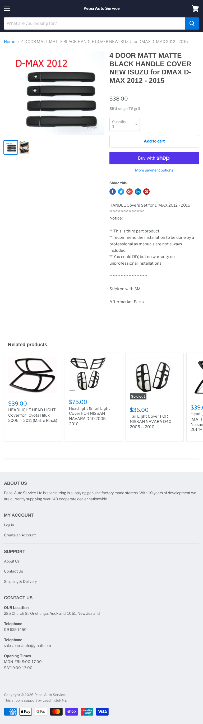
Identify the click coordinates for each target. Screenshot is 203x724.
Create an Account (20, 535)
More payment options (154, 170)
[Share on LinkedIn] (138, 191)
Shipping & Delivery (20, 581)
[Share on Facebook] (112, 191)
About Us (12, 561)
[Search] (192, 23)
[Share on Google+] (129, 191)
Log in (9, 525)
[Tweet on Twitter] (121, 191)
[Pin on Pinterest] (146, 191)
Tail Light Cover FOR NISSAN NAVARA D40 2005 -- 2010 (150, 421)
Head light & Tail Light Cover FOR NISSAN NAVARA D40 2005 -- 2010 (89, 416)
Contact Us (13, 571)
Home (9, 42)
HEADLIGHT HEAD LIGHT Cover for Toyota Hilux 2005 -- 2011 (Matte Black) (32, 415)
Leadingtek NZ (55, 700)
